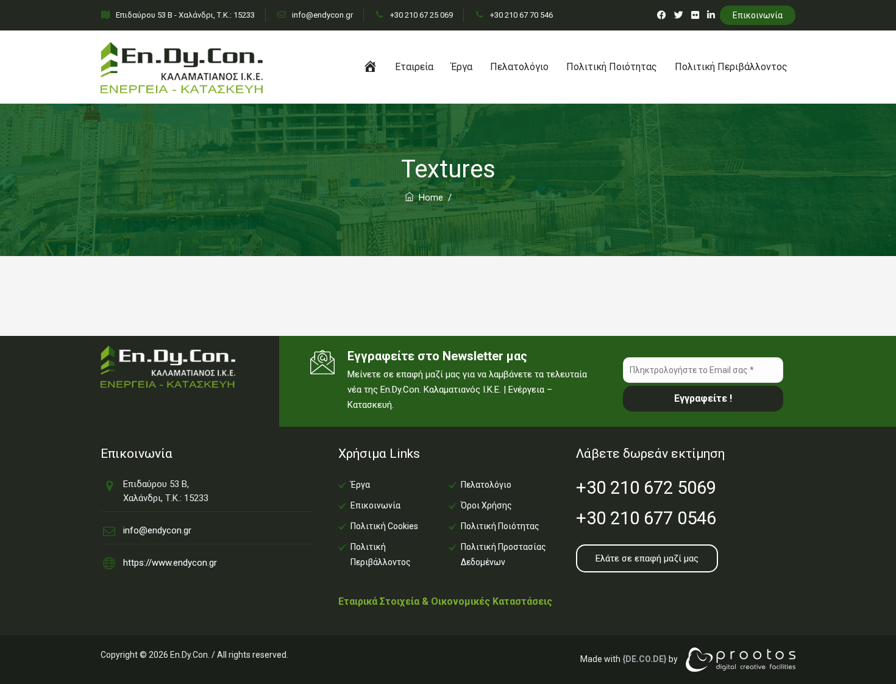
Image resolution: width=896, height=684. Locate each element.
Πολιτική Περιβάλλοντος (731, 67)
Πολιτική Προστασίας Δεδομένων (503, 554)
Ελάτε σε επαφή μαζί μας (647, 558)
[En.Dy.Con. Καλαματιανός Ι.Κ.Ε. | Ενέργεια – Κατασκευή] (182, 67)
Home (428, 197)
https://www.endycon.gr (170, 562)
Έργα (461, 67)
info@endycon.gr (321, 15)
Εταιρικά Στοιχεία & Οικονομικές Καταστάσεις (445, 601)
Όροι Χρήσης (486, 505)
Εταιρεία (414, 67)
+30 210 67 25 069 (420, 15)
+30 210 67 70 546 (520, 15)
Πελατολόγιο (519, 67)
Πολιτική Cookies (384, 526)
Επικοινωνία (758, 15)
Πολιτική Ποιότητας (611, 67)
